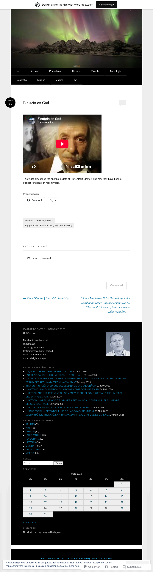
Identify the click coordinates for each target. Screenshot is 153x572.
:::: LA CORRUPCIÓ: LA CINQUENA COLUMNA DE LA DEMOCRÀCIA (61, 386)
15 (122, 496)
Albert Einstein (40, 225)
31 (45, 514)
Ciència (95, 71)
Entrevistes (55, 71)
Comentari (116, 285)
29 (122, 508)
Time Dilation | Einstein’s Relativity (45, 298)
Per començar (106, 4)
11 (61, 496)
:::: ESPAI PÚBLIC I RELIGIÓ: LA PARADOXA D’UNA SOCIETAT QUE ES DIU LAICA (68, 414)
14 (106, 496)
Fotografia (21, 80)
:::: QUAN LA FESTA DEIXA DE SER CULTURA (49, 371)
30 (30, 514)
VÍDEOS (49, 220)
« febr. (26, 522)
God (51, 225)
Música (41, 80)
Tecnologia (115, 71)
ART (28, 428)
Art (75, 80)
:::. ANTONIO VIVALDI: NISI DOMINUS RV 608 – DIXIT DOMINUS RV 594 (62, 389)
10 (45, 496)
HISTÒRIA (31, 442)
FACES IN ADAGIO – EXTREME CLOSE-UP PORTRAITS (54, 375)
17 (45, 502)
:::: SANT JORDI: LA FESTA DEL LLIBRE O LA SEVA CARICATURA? (60, 411)
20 (91, 502)
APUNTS (30, 424)
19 (76, 502)
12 (76, 496)
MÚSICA (30, 446)
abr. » (34, 522)
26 (76, 508)
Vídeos (59, 80)
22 (122, 502)
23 (30, 508)
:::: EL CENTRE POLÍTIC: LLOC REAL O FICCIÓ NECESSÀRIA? (58, 407)
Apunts (35, 71)
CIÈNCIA (39, 220)
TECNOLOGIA (33, 449)
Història (76, 71)
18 (60, 502)
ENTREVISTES (33, 435)
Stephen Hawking (63, 225)
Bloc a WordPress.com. (53, 558)
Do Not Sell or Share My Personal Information (89, 558)
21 (106, 502)
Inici (18, 71)
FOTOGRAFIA (33, 439)
